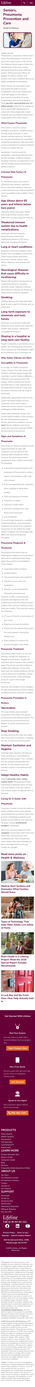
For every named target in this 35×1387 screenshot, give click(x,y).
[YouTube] (27, 1227)
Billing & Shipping (8, 1209)
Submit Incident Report (21, 1235)
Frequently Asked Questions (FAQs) (15, 1168)
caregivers (5, 833)
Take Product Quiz (17, 1048)
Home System (6, 1134)
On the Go (5, 1198)
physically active (14, 779)
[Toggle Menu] (31, 3)
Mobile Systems (7, 1136)
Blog (3, 1162)
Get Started (17, 1081)
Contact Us (5, 1186)
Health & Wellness (11, 28)
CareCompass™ (7, 1145)
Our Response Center (9, 1178)
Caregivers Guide (8, 1160)
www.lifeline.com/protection (12, 1310)
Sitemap (5, 1235)
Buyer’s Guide (6, 1157)
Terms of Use (22, 1232)
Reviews (4, 1165)
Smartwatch (6, 1139)
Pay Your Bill (6, 1212)
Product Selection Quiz (10, 1154)
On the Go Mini (7, 1201)
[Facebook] (7, 1227)
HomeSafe (5, 1195)
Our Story (5, 1175)
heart (3, 425)
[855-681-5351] (24, 3)
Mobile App (6, 1147)
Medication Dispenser (10, 1206)
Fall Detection (6, 1142)
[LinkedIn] (17, 1227)
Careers (4, 1183)
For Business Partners (10, 1180)
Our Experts (6, 1188)
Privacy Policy (9, 1232)
